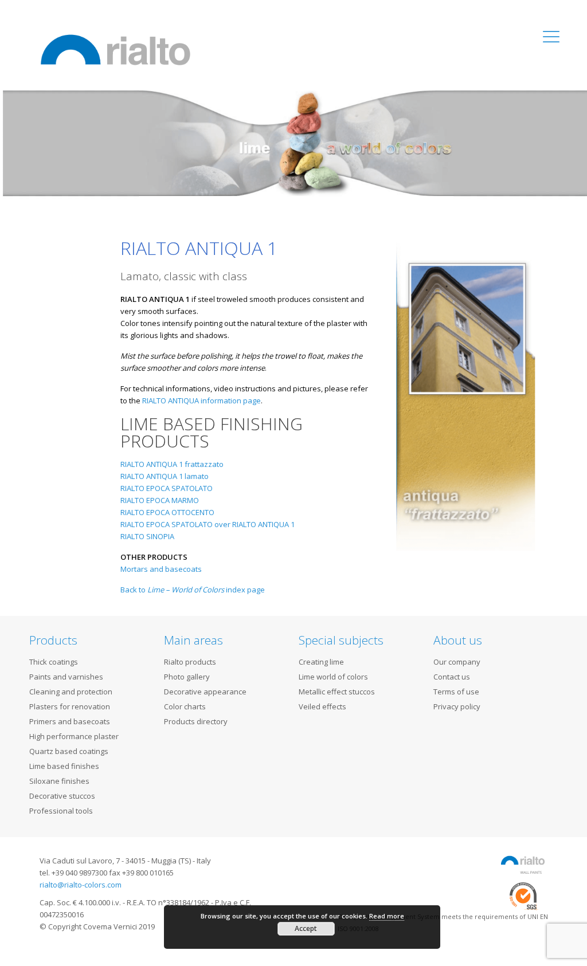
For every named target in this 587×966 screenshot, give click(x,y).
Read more (386, 916)
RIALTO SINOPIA (147, 536)
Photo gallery (187, 677)
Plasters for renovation (69, 706)
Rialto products (190, 662)
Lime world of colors (333, 677)
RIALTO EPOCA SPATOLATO (166, 488)
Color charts (185, 706)
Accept (306, 928)
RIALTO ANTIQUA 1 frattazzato (172, 464)
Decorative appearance (205, 691)
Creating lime (321, 662)
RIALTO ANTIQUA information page (201, 400)
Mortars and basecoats (161, 569)
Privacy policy (456, 706)
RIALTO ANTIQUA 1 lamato (164, 476)
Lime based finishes (64, 766)
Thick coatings (53, 662)
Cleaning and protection (70, 691)
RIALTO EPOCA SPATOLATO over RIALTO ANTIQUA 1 (207, 524)
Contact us (451, 677)
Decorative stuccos (62, 796)
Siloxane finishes (59, 781)
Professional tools (61, 811)
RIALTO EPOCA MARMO (159, 500)
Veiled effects (322, 706)
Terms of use (456, 691)
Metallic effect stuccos (337, 691)
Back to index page (192, 589)
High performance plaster (74, 736)
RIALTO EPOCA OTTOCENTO (167, 512)
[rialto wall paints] (115, 48)
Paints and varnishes (66, 677)
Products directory (196, 721)
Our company (456, 662)
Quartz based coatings (68, 751)
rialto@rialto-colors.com (81, 884)
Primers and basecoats (69, 721)
